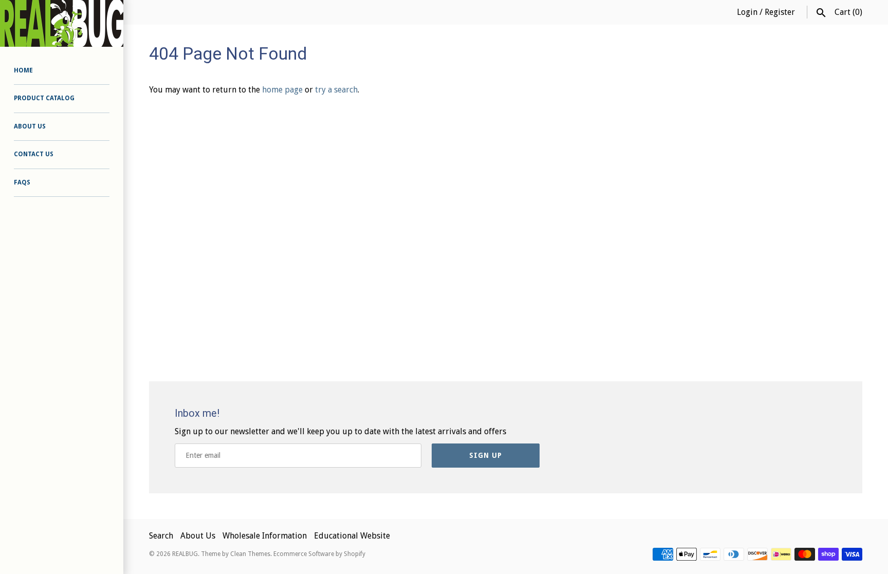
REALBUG (185, 554)
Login (747, 12)
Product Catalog (44, 98)
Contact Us (33, 154)
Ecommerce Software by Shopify (319, 554)
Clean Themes (250, 554)
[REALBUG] (61, 23)
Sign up (485, 455)
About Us (30, 126)
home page (282, 90)
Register (780, 12)
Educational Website (352, 536)
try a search (336, 90)
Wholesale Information (265, 536)
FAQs (22, 182)
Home (23, 70)
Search (161, 536)
